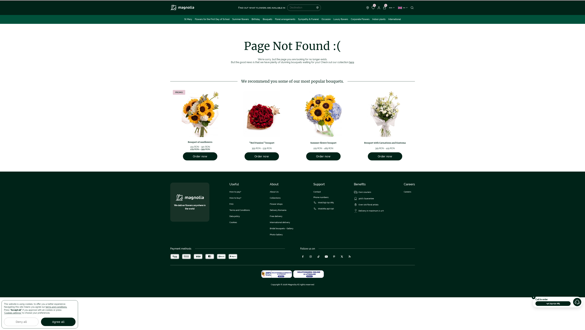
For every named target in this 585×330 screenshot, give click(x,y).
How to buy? (235, 198)
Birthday (256, 19)
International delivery (280, 222)
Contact (317, 192)
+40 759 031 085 (553, 303)
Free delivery (276, 216)
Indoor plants (379, 19)
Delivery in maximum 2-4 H (371, 211)
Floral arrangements (285, 19)
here (351, 62)
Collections (275, 198)
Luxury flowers (340, 19)
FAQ (231, 204)
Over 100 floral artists (368, 205)
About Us (274, 192)
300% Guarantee (366, 198)
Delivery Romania (278, 210)
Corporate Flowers (360, 19)
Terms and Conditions (239, 210)
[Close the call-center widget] (533, 297)
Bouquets (267, 19)
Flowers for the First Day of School (212, 19)
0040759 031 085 (326, 202)
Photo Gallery (276, 234)
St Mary (188, 19)
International (394, 19)
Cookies (233, 222)
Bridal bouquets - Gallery (281, 228)
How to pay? (235, 192)
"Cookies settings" (13, 313)
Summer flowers (240, 19)
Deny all (21, 321)
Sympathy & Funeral (308, 19)
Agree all (58, 321)
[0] (373, 7)
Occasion (326, 19)
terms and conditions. (56, 307)
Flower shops (276, 204)
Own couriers (364, 192)
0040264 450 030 (326, 208)
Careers (407, 192)
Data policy (234, 216)
